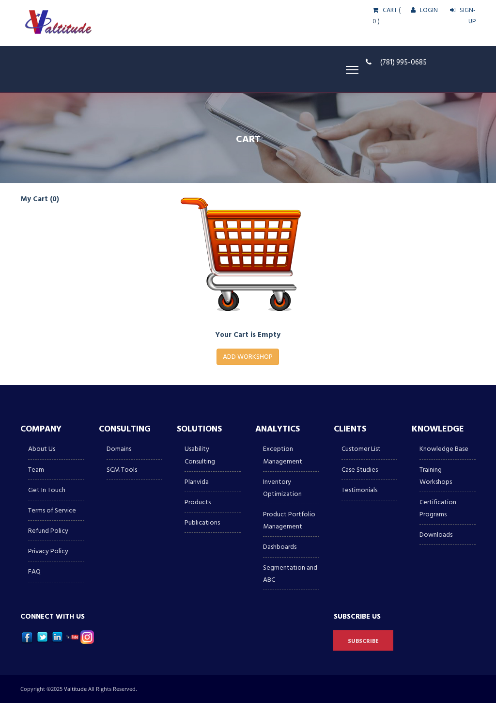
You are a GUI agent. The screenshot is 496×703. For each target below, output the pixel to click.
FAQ (34, 571)
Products (198, 502)
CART (389, 10)
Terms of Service (52, 510)
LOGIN (428, 10)
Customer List (361, 448)
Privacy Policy (48, 551)
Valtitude (76, 688)
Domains (119, 448)
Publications (202, 522)
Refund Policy (48, 530)
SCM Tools (122, 469)
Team (36, 469)
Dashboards (279, 546)
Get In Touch (46, 489)
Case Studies (359, 469)
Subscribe (363, 641)
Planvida (197, 481)
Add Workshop (248, 356)
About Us (41, 448)
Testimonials (359, 489)
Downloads (435, 534)
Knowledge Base (443, 448)
